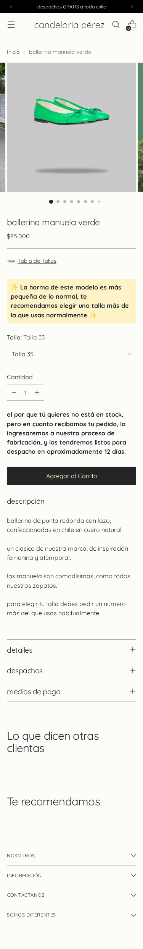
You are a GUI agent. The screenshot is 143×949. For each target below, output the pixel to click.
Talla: (26, 337)
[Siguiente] (131, 6)
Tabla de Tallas (37, 260)
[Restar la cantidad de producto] (14, 392)
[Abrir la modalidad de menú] (11, 24)
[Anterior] (11, 6)
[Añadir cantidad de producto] (37, 392)
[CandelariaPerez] (69, 24)
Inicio (13, 52)
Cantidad (20, 377)
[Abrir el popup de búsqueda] (116, 24)
